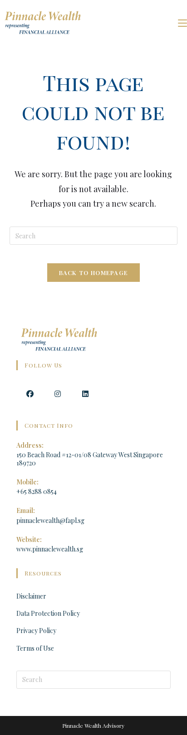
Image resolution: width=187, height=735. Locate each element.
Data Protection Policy (48, 613)
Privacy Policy (36, 630)
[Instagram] (57, 393)
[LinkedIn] (85, 393)
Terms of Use (35, 648)
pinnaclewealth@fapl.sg (50, 520)
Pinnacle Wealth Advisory (93, 725)
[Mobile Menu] (182, 22)
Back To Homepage (93, 272)
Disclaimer (31, 596)
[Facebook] (30, 393)
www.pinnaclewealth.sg (49, 549)
